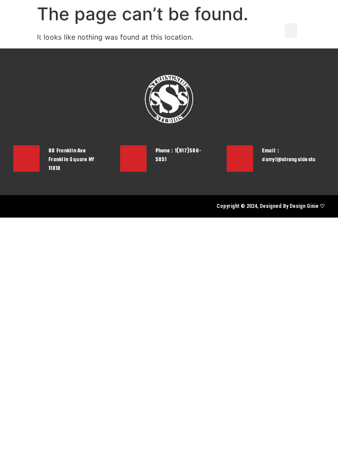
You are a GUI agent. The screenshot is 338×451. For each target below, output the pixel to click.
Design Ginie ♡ (307, 206)
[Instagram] (15, 206)
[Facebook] (30, 206)
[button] (291, 30)
